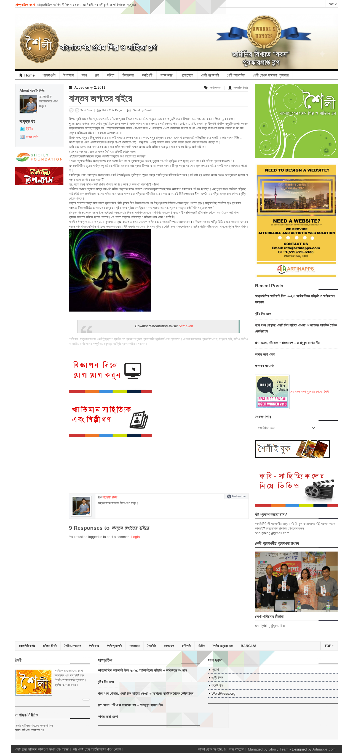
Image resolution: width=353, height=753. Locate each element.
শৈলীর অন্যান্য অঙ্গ (223, 646)
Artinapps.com (324, 749)
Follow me (239, 496)
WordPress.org (223, 693)
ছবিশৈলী (186, 646)
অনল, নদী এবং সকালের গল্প (29, 730)
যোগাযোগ (169, 646)
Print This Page (112, 110)
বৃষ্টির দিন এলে (263, 313)
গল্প (97, 75)
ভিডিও (202, 646)
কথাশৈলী (147, 75)
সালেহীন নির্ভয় (241, 88)
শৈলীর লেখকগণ (73, 646)
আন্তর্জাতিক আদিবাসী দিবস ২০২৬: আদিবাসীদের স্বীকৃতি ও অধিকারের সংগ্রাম (86, 4)
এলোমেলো (187, 75)
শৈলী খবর (94, 646)
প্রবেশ (331, 3)
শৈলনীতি (152, 646)
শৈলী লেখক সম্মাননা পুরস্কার (271, 75)
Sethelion (186, 326)
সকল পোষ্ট (32, 137)
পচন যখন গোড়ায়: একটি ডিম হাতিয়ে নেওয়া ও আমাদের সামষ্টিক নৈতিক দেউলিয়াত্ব (145, 693)
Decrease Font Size (71, 110)
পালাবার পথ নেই (264, 365)
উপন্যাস (68, 75)
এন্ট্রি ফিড (217, 677)
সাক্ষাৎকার (167, 75)
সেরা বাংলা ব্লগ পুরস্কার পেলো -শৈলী (309, 392)
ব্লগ (84, 75)
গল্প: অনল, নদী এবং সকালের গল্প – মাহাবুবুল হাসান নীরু (287, 342)
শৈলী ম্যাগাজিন (236, 75)
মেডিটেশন (215, 88)
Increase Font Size (77, 110)
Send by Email (142, 110)
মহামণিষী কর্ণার (27, 646)
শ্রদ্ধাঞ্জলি (49, 75)
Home (29, 75)
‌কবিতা (110, 75)
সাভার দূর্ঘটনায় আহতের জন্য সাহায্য (34, 725)
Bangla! (248, 646)
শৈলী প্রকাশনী (210, 75)
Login (135, 537)
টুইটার (29, 129)
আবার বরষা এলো (265, 354)
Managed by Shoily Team (268, 749)
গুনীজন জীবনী (50, 646)
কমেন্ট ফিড (217, 685)
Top (329, 646)
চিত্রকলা (128, 75)
